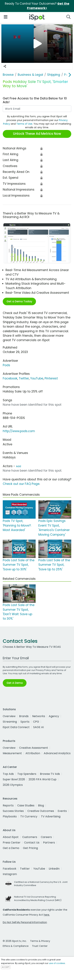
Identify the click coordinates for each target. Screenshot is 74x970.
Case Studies (25, 805)
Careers (46, 837)
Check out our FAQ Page (21, 484)
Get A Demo (15, 683)
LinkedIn (54, 869)
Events (62, 811)
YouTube (36, 378)
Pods (6, 365)
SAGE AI (38, 727)
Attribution (32, 753)
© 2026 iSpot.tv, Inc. (15, 941)
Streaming (10, 722)
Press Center (11, 843)
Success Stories (13, 811)
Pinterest (51, 378)
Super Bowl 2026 (14, 779)
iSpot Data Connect (16, 727)
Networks (38, 716)
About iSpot (11, 837)
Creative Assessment (33, 748)
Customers (29, 837)
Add (18, 466)
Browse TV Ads (50, 774)
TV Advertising (50, 816)
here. (47, 914)
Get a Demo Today (19, 301)
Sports (24, 722)
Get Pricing (30, 848)
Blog (41, 805)
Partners (49, 843)
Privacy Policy (43, 670)
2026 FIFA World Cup (42, 779)
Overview (9, 716)
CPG (36, 722)
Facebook (10, 378)
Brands (24, 716)
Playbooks (10, 816)
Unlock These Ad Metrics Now (37, 133)
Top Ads (8, 774)
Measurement (12, 753)
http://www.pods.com (19, 431)
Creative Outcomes (40, 811)
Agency (54, 716)
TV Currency (28, 816)
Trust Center (39, 946)
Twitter (24, 378)
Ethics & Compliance (16, 946)
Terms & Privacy (40, 941)
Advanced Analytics (57, 753)
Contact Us (31, 843)
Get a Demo (11, 848)
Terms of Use (24, 123)
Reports (8, 805)
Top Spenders (26, 774)
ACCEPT (5, 967)
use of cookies (57, 963)
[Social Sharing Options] (5, 66)
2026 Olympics (13, 785)
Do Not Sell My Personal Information (25, 922)
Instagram (10, 874)
